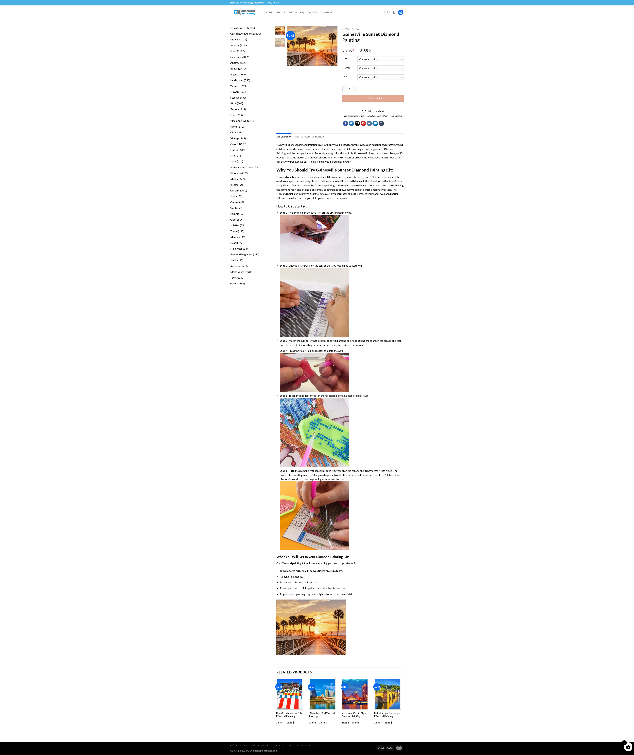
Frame (346, 68)
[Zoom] (291, 62)
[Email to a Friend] (357, 123)
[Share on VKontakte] (369, 123)
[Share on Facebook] (345, 123)
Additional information (309, 136)
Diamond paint (284, 193)
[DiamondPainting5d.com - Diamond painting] (244, 12)
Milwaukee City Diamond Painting (322, 715)
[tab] (284, 136)
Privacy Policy (238, 745)
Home (269, 12)
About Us (302, 745)
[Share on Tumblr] (381, 123)
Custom (292, 12)
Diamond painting (325, 185)
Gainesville (377, 116)
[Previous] (292, 46)
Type (345, 77)
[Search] (387, 12)
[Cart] (400, 12)
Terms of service (259, 745)
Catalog (280, 12)
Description (284, 136)
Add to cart (373, 98)
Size (345, 59)
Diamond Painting (329, 557)
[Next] (332, 46)
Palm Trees (388, 116)
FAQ (302, 12)
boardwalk (353, 116)
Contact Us (313, 12)
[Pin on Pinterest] (363, 123)
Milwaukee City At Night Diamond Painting (354, 715)
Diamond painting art (288, 176)
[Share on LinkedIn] (375, 123)
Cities (355, 28)
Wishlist (328, 12)
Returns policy (279, 745)
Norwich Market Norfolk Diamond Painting (289, 715)
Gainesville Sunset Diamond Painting (296, 144)
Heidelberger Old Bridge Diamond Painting (387, 715)
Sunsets (398, 116)
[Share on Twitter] (351, 123)
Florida (368, 116)
